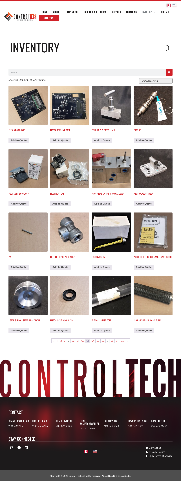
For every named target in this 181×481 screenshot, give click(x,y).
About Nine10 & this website (116, 476)
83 (112, 341)
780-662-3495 (40, 426)
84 (117, 341)
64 (92, 341)
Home (44, 12)
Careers (48, 18)
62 (82, 341)
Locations (131, 12)
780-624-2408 (64, 426)
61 (78, 341)
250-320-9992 (159, 426)
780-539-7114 (15, 426)
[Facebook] (19, 447)
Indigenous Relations (95, 12)
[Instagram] (11, 447)
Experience (73, 12)
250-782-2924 (135, 426)
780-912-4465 (87, 428)
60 (73, 341)
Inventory (147, 12)
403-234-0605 (112, 426)
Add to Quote (19, 140)
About (56, 12)
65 (98, 341)
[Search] (169, 72)
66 (103, 341)
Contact (165, 12)
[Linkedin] (26, 447)
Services (116, 12)
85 (122, 341)
